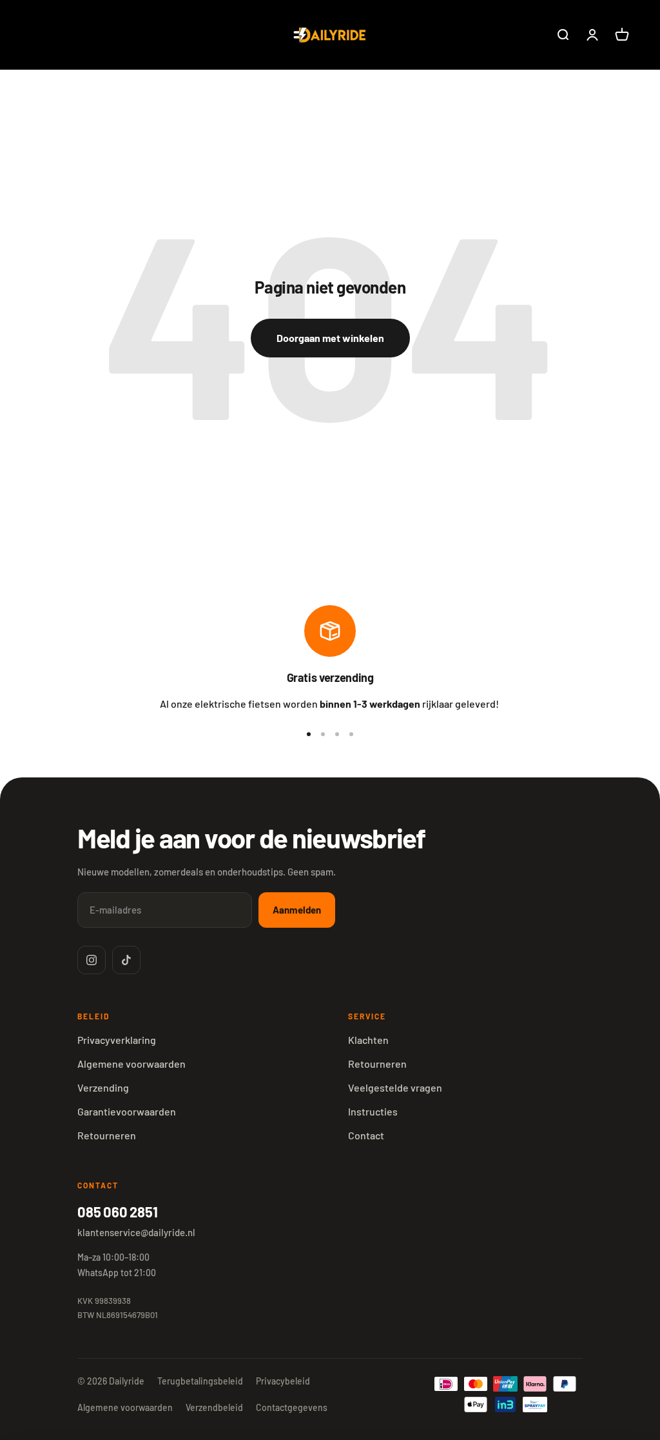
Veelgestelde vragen (395, 1087)
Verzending (103, 1087)
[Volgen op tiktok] (126, 960)
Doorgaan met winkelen (330, 338)
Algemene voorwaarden (131, 1063)
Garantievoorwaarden (126, 1111)
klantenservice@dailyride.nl (136, 1232)
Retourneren (106, 1135)
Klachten (368, 1040)
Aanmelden (297, 909)
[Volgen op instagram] (91, 960)
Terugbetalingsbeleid (200, 1380)
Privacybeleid (283, 1380)
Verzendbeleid (214, 1407)
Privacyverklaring (116, 1040)
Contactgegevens (291, 1407)
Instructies (373, 1111)
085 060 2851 (117, 1211)
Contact (366, 1135)
